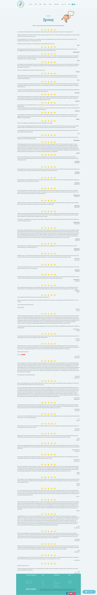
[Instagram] (74, 593)
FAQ (54, 581)
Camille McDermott (76, 52)
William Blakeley (77, 248)
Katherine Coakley (76, 222)
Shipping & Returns (57, 583)
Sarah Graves (77, 172)
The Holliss (78, 71)
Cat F (79, 133)
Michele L (78, 119)
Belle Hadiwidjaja (77, 140)
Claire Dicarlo (77, 161)
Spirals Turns (77, 101)
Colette (78, 60)
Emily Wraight (77, 92)
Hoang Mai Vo (77, 270)
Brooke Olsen (77, 110)
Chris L (78, 80)
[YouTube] (71, 593)
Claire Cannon (77, 182)
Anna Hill (78, 153)
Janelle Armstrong (77, 279)
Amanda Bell (77, 239)
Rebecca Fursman (77, 195)
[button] (35, 4)
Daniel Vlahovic (77, 205)
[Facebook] (67, 593)
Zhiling (78, 45)
